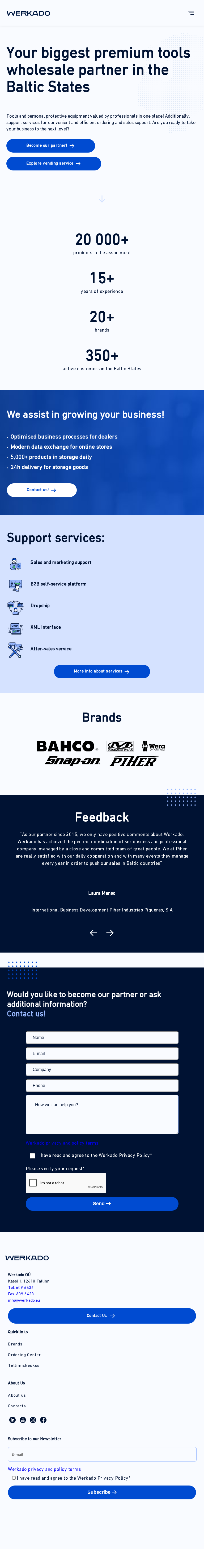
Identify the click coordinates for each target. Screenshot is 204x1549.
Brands (15, 1344)
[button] (50, 146)
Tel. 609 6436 (21, 1288)
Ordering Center (24, 1355)
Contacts (17, 1406)
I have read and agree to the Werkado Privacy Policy (95, 1155)
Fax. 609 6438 (21, 1294)
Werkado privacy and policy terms (62, 1143)
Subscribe (98, 1492)
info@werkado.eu (24, 1301)
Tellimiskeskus (24, 1366)
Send (99, 1203)
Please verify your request (55, 1169)
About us (17, 1395)
